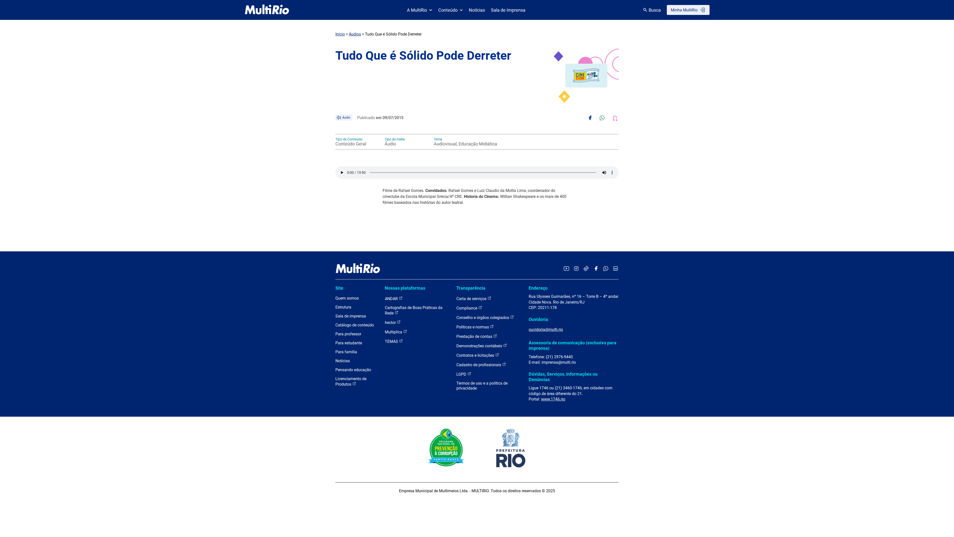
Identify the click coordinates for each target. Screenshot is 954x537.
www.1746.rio (553, 399)
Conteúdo (448, 10)
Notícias (477, 10)
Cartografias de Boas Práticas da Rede (413, 310)
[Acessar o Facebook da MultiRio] (596, 268)
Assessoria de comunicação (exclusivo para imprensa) (572, 345)
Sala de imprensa (350, 316)
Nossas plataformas (405, 288)
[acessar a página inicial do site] (266, 9)
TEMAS (392, 341)
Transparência (470, 288)
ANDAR (392, 298)
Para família (346, 352)
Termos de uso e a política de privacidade (482, 386)
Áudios (355, 34)
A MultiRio (417, 10)
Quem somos (347, 298)
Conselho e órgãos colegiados (483, 317)
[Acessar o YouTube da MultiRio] (566, 268)
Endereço (538, 288)
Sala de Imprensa (508, 10)
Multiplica (394, 332)
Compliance (467, 308)
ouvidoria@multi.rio (546, 329)
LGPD (461, 374)
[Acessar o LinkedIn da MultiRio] (616, 268)
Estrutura (343, 307)
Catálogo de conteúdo (354, 325)
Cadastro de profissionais (479, 364)
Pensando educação (353, 369)
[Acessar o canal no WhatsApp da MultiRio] (606, 268)
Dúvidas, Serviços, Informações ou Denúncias (563, 376)
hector (391, 322)
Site (339, 288)
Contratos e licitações (475, 355)
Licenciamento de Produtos (350, 381)
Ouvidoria (538, 319)
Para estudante (348, 343)
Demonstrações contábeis (479, 346)
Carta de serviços (471, 298)
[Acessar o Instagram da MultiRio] (576, 268)
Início (340, 34)
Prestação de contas (474, 336)
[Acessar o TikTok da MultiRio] (586, 268)
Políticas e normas (473, 327)
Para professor (348, 334)
